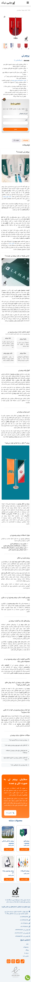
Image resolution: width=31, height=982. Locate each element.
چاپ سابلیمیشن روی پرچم (19, 80)
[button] (4, 16)
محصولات (26, 947)
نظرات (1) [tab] (16, 140)
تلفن (26, 120)
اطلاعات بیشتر (24, 849)
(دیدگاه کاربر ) (18, 60)
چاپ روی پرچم (7, 197)
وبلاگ (27, 950)
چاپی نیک (11, 243)
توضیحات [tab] (25, 140)
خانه (29, 10)
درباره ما (26, 953)
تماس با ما (26, 956)
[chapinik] (28, 2)
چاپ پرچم (24, 10)
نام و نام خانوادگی (23, 114)
